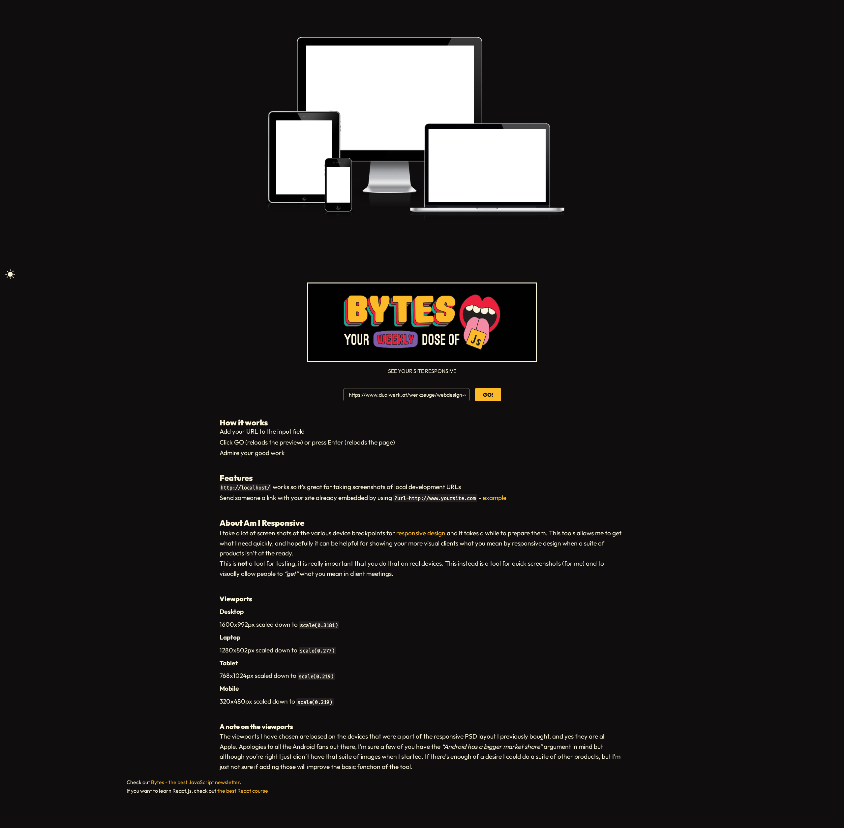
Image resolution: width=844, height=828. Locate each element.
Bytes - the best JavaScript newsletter (195, 782)
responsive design (420, 533)
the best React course (242, 790)
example (494, 498)
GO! (488, 394)
